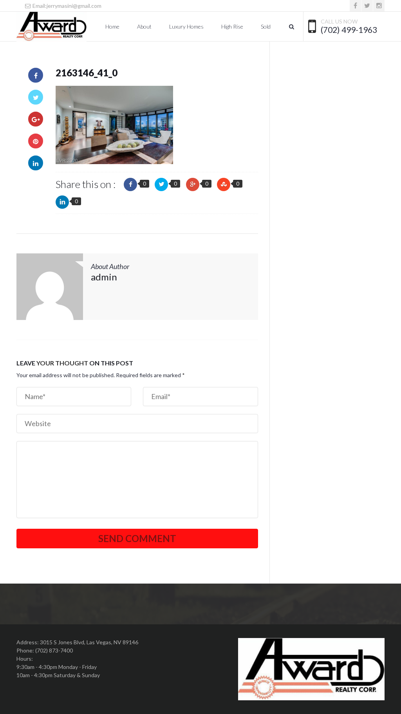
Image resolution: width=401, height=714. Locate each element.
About (144, 26)
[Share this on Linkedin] (62, 202)
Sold (266, 26)
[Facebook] (355, 5)
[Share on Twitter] (35, 97)
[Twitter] (367, 5)
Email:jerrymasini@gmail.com (66, 5)
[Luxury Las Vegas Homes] (51, 27)
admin (104, 276)
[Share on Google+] (35, 119)
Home (112, 26)
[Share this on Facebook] (130, 184)
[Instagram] (379, 5)
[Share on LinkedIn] (35, 162)
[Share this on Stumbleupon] (223, 184)
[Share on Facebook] (35, 75)
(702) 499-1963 (349, 30)
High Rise (232, 26)
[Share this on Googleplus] (192, 184)
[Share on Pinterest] (35, 141)
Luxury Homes (186, 26)
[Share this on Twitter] (161, 184)
